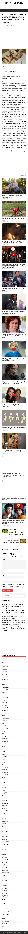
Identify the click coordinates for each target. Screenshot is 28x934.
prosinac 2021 (5, 811)
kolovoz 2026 (5, 666)
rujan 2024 (4, 726)
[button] (26, 10)
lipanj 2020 (4, 857)
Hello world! (19, 659)
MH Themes (23, 932)
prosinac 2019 (5, 872)
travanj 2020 (5, 862)
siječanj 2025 (5, 715)
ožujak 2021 (5, 834)
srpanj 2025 (4, 700)
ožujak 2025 (5, 710)
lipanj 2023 (4, 764)
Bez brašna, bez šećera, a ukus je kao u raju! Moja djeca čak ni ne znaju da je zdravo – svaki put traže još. (13, 606)
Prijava (3, 903)
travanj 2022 (5, 800)
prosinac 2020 (5, 841)
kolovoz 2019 (5, 883)
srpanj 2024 (4, 731)
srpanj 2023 (4, 762)
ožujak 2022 (5, 803)
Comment (4, 559)
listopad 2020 (5, 847)
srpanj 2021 (4, 823)
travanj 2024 (5, 738)
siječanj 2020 (5, 870)
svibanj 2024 (5, 736)
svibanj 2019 (5, 890)
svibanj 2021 (5, 829)
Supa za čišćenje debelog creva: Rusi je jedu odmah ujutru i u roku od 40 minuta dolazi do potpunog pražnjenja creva (13, 612)
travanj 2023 (5, 769)
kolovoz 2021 (5, 821)
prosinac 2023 (5, 749)
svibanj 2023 (5, 767)
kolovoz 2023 (5, 759)
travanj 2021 (5, 831)
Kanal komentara (6, 908)
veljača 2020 (5, 867)
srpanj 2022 (4, 792)
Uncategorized (5, 921)
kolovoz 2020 (5, 852)
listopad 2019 (5, 878)
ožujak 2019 (5, 896)
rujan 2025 (4, 695)
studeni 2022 (5, 782)
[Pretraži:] (14, 595)
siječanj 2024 (5, 746)
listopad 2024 (5, 723)
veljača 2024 (5, 744)
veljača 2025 (5, 713)
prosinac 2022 (5, 780)
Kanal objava (5, 906)
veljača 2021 (5, 836)
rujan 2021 (4, 818)
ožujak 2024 (5, 741)
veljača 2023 (5, 775)
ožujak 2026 (5, 679)
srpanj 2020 (4, 854)
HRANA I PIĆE (5, 918)
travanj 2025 (5, 708)
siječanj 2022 (5, 808)
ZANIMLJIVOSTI (5, 923)
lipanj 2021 (4, 826)
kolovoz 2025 (5, 697)
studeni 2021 (5, 813)
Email (3, 575)
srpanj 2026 (4, 669)
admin (13, 25)
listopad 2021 (5, 816)
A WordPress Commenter (8, 659)
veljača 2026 (5, 682)
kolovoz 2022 (5, 790)
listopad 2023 (5, 754)
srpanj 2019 (4, 885)
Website (4, 580)
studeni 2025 (5, 689)
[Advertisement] (13, 37)
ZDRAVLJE (4, 926)
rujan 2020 (4, 849)
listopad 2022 (5, 785)
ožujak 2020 (5, 865)
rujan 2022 (4, 787)
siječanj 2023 (5, 777)
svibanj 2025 (5, 705)
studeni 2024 (5, 720)
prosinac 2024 (5, 718)
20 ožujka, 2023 (6, 25)
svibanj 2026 (5, 674)
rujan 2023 (4, 756)
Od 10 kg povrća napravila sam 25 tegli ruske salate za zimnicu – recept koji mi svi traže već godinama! (13, 628)
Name (3, 571)
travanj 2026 (5, 677)
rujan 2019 (4, 880)
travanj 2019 (5, 893)
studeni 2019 (5, 875)
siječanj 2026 (5, 684)
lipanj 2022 (4, 795)
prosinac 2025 (5, 687)
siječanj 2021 (5, 839)
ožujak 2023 (5, 772)
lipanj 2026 (4, 671)
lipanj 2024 (4, 733)
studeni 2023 (5, 751)
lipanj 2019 (4, 888)
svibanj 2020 (5, 860)
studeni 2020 (5, 844)
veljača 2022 (5, 805)
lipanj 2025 (4, 702)
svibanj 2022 (5, 798)
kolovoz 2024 (5, 728)
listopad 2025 (5, 692)
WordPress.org (5, 911)
